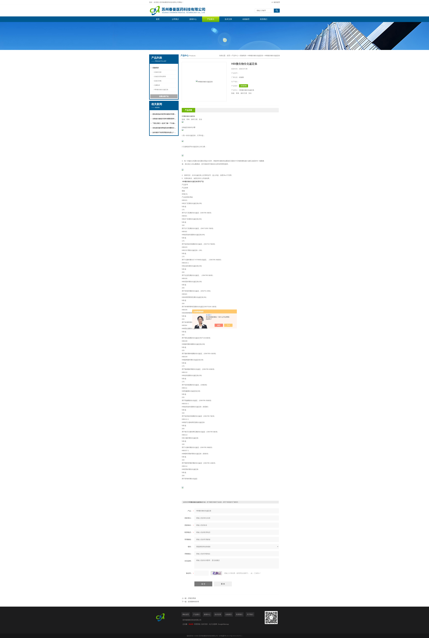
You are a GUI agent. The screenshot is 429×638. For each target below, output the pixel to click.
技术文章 (228, 19)
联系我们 (263, 19)
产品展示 (210, 19)
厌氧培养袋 (192, 598)
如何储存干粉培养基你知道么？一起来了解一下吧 (164, 132)
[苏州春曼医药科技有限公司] (182, 10)
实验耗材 (155, 68)
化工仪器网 (213, 624)
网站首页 (186, 614)
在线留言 (246, 19)
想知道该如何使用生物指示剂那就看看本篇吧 (164, 114)
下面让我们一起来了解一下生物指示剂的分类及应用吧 (164, 123)
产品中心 (235, 55)
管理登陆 (197, 624)
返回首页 (277, 2)
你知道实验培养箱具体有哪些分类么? (164, 128)
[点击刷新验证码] (216, 573)
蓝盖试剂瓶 (157, 81)
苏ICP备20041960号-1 (234, 636)
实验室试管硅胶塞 (160, 76)
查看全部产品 (164, 96)
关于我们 (250, 614)
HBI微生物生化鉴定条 (161, 89)
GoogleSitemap (223, 624)
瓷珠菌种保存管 (193, 601)
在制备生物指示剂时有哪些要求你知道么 (164, 119)
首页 (158, 19)
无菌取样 (157, 85)
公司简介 (175, 19)
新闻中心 (193, 19)
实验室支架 (157, 72)
